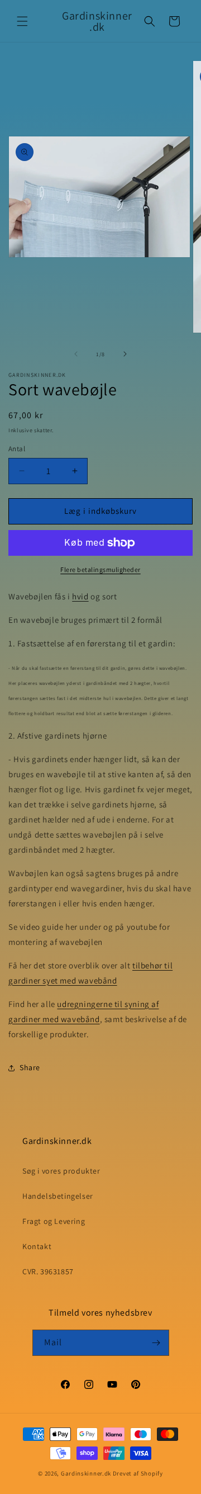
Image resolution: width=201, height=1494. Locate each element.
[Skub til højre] (125, 354)
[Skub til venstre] (76, 354)
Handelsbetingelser (57, 1196)
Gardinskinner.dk (86, 1473)
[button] (22, 21)
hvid (80, 596)
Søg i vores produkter (61, 1171)
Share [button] (30, 1067)
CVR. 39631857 (48, 1271)
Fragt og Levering (53, 1221)
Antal (16, 448)
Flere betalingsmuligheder (100, 569)
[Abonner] (156, 1343)
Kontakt (36, 1246)
